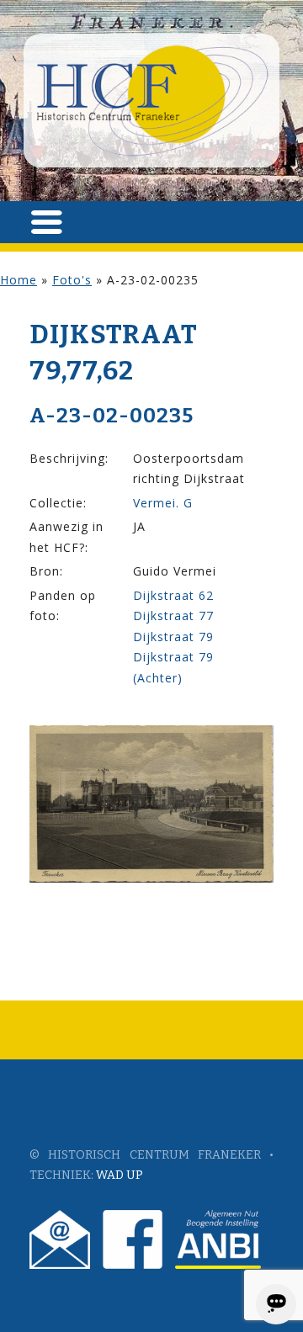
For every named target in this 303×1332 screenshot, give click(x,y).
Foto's (72, 280)
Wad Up (119, 1175)
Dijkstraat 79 (173, 637)
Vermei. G (163, 503)
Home (18, 280)
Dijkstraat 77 (173, 616)
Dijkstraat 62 (173, 595)
